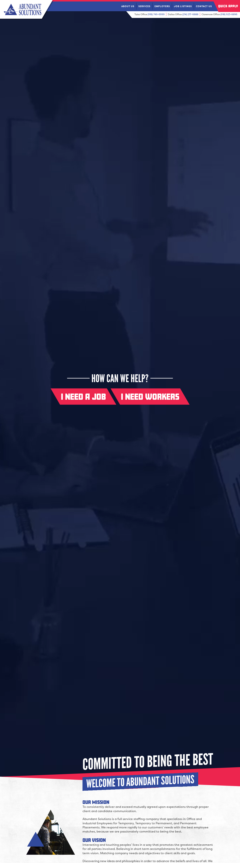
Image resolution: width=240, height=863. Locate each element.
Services (144, 6)
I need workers (150, 396)
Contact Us (204, 6)
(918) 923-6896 (228, 14)
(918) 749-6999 (156, 14)
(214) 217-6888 (190, 14)
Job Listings (183, 6)
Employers (162, 6)
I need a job (83, 396)
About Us (127, 6)
